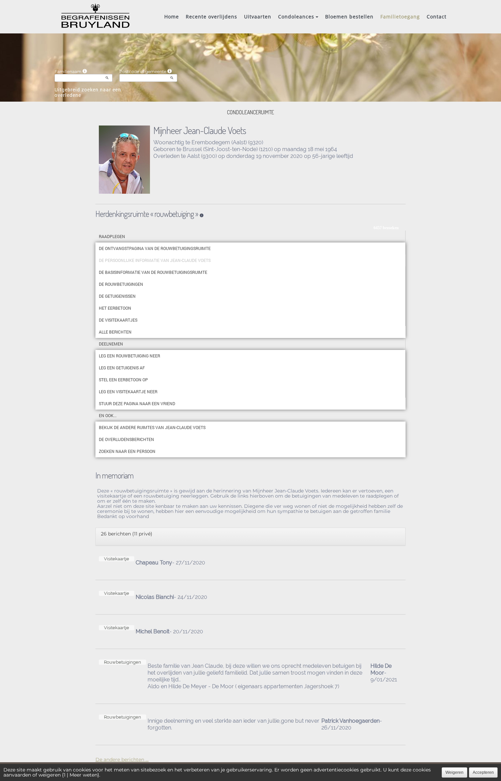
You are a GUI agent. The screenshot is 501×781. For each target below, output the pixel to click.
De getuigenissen (117, 296)
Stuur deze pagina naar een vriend (137, 403)
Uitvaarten (257, 16)
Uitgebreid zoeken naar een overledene (88, 92)
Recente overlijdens (211, 16)
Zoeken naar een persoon (127, 451)
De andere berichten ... (122, 759)
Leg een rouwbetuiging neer (129, 355)
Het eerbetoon (115, 308)
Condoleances (296, 16)
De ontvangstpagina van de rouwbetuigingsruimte (155, 248)
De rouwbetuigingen (121, 284)
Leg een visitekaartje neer (128, 391)
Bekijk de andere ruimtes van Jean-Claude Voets (152, 427)
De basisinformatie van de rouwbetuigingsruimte (153, 272)
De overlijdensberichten (126, 439)
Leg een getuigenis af (122, 367)
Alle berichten (115, 332)
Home (171, 16)
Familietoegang (400, 16)
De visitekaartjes (118, 320)
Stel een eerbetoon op (123, 379)
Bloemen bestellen (349, 16)
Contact (436, 16)
